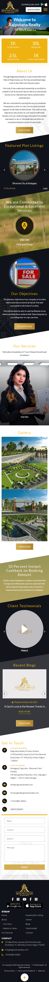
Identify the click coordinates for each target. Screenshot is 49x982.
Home (4, 915)
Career (29, 919)
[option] (24, 170)
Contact (29, 932)
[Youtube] (24, 899)
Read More (24, 130)
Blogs (28, 924)
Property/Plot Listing (34, 915)
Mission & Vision (10, 928)
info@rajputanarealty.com (21, 784)
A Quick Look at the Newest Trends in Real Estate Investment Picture (24, 706)
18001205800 (33, 9)
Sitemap (41, 971)
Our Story (7, 924)
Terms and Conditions (26, 971)
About (4, 919)
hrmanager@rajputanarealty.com (24, 792)
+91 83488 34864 (18, 801)
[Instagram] (18, 899)
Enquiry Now (24, 326)
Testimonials (31, 928)
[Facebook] (13, 899)
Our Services (7, 932)
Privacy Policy (9, 971)
